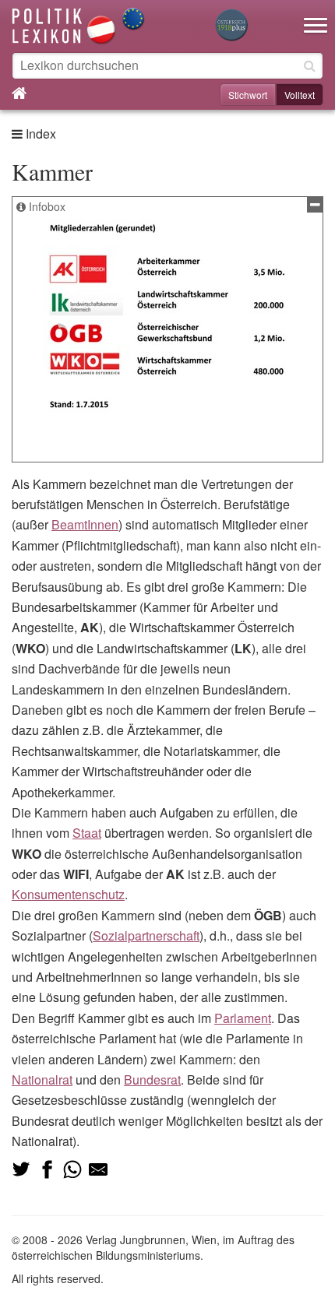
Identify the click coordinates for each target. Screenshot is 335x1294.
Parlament (242, 1018)
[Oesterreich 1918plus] (231, 26)
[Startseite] (79, 24)
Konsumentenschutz (68, 894)
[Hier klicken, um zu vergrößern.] (167, 316)
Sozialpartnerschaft (146, 935)
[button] (315, 15)
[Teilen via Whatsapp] (72, 1169)
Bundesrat (152, 1079)
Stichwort (247, 94)
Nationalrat (42, 1079)
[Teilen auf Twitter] (21, 1169)
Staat (86, 833)
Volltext (299, 94)
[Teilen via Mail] (98, 1169)
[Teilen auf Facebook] (46, 1169)
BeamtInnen (84, 524)
